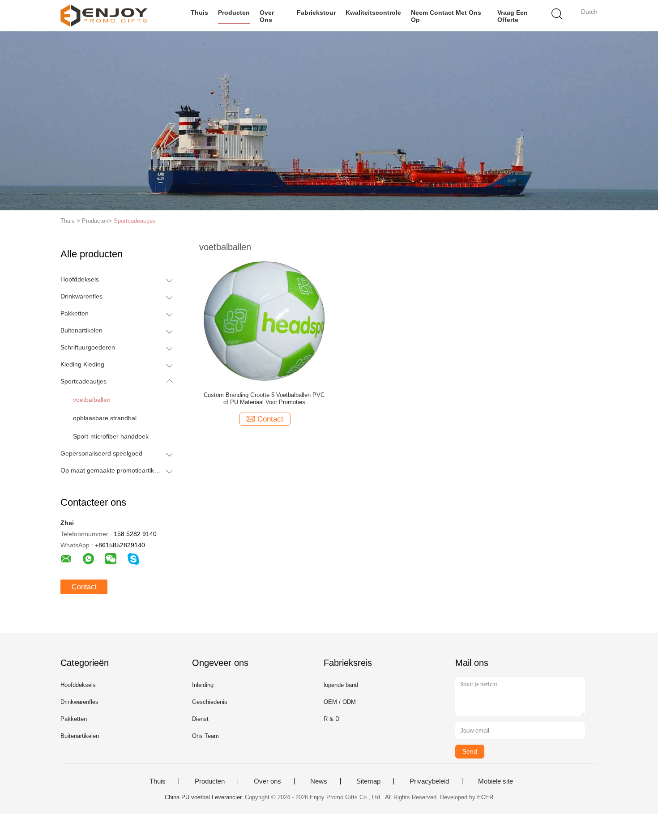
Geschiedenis (209, 702)
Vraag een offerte (512, 16)
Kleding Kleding (82, 364)
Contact (84, 587)
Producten (234, 12)
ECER (485, 797)
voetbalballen (92, 399)
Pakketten (74, 313)
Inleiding (203, 685)
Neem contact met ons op (446, 16)
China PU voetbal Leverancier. (205, 797)
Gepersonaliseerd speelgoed (101, 453)
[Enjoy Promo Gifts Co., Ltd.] (104, 16)
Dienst (200, 719)
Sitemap (368, 781)
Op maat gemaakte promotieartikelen (111, 470)
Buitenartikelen (81, 330)
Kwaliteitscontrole (373, 12)
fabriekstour (316, 12)
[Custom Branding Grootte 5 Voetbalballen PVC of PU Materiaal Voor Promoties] (264, 320)
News (318, 781)
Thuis (199, 12)
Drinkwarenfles (81, 296)
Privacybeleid (429, 781)
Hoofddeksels (79, 279)
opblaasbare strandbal (105, 418)
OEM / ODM (340, 702)
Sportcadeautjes (135, 220)
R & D (331, 719)
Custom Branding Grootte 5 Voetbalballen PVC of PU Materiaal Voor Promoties (264, 398)
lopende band (341, 685)
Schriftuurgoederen (87, 347)
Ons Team (205, 736)
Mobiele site (495, 781)
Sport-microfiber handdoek (111, 436)
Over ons (267, 16)
